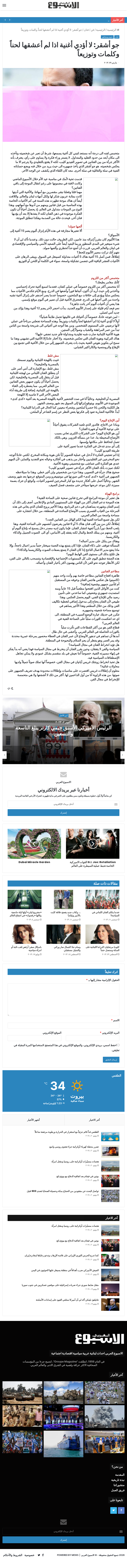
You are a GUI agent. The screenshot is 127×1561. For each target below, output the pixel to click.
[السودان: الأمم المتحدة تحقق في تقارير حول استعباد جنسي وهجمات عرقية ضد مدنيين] (22, 1416)
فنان (86, 29)
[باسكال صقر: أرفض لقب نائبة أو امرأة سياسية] (25, 934)
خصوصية (29, 1555)
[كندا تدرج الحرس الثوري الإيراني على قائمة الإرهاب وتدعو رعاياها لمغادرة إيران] (110, 1260)
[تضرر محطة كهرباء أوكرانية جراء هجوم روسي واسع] (110, 1151)
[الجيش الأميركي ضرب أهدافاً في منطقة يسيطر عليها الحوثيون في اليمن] (110, 1275)
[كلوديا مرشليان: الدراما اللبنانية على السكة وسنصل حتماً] (102, 934)
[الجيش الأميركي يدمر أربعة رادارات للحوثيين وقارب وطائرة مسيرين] (64, 1444)
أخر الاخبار (94, 1119)
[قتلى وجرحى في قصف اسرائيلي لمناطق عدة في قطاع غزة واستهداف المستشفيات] (105, 1416)
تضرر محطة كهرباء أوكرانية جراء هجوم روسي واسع (74, 1146)
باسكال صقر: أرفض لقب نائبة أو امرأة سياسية (26, 948)
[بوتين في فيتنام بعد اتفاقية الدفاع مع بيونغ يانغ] (110, 1181)
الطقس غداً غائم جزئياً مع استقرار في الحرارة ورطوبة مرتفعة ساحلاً (67, 1132)
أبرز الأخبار (63, 715)
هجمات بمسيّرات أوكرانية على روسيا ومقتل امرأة (75, 1161)
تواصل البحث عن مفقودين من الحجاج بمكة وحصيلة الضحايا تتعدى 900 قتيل (63, 1191)
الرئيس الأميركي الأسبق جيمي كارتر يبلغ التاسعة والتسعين (63, 730)
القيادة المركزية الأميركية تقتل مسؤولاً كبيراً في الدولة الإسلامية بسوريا (73, 20)
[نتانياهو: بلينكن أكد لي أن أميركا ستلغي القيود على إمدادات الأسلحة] (110, 1304)
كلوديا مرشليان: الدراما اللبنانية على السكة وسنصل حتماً (102, 948)
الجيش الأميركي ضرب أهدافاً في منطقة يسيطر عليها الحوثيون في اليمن (65, 1270)
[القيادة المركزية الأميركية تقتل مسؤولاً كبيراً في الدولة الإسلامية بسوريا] (64, 1392)
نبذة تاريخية (118, 1480)
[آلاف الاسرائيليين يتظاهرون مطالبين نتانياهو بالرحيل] (22, 1442)
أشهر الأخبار (33, 1119)
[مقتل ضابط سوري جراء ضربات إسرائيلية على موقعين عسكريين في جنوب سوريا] (110, 1290)
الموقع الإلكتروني (52, 1032)
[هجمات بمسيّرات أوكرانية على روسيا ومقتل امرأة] (110, 1166)
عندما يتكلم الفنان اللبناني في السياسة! (105, 914)
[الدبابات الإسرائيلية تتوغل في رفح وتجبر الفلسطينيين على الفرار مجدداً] (22, 1392)
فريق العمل (118, 1490)
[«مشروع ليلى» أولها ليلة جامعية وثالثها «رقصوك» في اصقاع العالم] (25, 899)
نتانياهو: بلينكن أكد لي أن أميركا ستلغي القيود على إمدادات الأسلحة (67, 1299)
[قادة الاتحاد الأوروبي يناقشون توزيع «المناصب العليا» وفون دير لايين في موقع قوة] (105, 1442)
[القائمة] (4, 5)
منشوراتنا (119, 1485)
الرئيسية (112, 29)
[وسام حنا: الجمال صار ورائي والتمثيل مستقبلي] (63, 934)
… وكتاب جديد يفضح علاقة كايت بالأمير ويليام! (66, 914)
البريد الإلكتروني (109, 1032)
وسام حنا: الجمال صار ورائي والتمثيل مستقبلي (67, 948)
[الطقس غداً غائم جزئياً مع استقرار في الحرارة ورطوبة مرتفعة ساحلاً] (110, 1136)
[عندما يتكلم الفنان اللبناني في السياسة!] (102, 899)
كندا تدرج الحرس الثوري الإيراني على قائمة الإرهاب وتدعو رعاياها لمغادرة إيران (62, 1255)
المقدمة (120, 1474)
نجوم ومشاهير (107, 37)
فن (92, 29)
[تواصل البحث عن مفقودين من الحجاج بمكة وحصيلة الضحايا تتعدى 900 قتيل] (110, 1196)
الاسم (115, 1020)
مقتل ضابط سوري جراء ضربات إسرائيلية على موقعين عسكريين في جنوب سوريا (60, 1285)
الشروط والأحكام (12, 1555)
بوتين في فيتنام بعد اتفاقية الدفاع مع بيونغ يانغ (78, 1176)
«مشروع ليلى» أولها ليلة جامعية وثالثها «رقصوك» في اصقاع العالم (26, 914)
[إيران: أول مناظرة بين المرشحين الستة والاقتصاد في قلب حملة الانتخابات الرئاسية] (64, 1417)
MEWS (75, 1555)
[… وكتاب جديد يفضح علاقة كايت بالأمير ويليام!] (63, 899)
